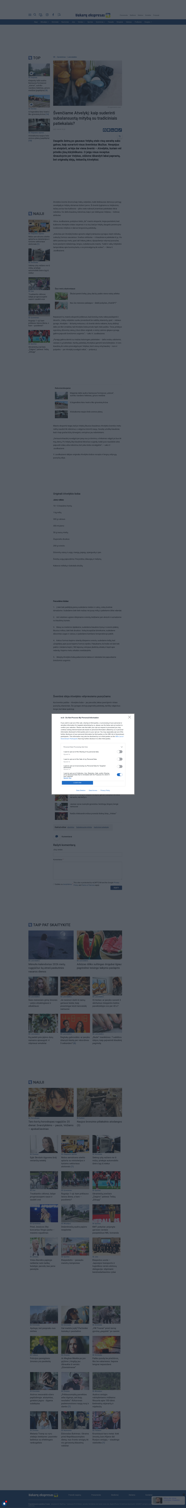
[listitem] (93, 747)
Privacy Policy (105, 790)
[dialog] (93, 754)
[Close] (130, 718)
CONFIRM (77, 783)
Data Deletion (80, 790)
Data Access (93, 790)
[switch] (119, 751)
